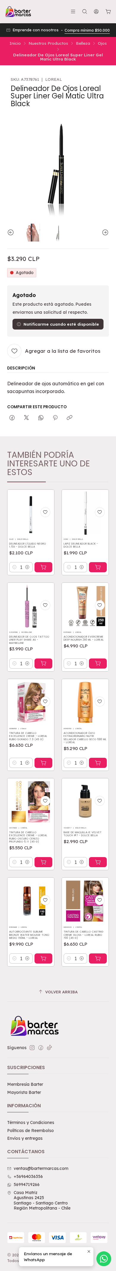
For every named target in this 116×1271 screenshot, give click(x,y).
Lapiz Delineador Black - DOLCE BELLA (81, 545)
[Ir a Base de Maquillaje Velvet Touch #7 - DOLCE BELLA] (85, 801)
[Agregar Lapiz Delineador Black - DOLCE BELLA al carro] (98, 567)
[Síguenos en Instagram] (32, 1048)
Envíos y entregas (25, 1138)
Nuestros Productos (48, 43)
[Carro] (108, 11)
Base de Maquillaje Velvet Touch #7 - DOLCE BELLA (83, 834)
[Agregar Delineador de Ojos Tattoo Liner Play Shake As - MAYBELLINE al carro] (43, 663)
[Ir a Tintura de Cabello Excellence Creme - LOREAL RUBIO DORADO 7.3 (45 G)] (30, 702)
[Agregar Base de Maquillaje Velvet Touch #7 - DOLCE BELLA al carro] (98, 862)
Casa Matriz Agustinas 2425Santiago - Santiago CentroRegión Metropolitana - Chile (42, 1200)
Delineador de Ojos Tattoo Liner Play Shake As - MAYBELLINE (29, 640)
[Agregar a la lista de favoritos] (45, 512)
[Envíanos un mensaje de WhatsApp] (103, 1258)
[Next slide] (104, 233)
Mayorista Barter (24, 1092)
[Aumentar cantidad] (27, 567)
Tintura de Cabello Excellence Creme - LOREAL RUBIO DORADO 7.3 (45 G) (28, 736)
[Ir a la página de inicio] (18, 11)
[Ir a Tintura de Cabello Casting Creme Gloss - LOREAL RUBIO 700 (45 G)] (85, 901)
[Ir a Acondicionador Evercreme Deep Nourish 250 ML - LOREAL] (85, 606)
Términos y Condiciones (30, 1122)
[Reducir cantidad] (15, 567)
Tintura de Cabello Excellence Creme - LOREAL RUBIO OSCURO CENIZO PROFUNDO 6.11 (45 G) (28, 837)
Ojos (102, 43)
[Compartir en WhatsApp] (41, 418)
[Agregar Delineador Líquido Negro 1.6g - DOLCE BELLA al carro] (43, 567)
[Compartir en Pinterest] (55, 418)
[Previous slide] (11, 233)
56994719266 (27, 1184)
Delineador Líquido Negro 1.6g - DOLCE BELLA (27, 545)
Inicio (15, 43)
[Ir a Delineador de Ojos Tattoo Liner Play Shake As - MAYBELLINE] (30, 606)
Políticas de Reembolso (30, 1130)
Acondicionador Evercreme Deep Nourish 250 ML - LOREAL (84, 638)
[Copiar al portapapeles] (69, 418)
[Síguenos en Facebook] (41, 1048)
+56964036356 (28, 1176)
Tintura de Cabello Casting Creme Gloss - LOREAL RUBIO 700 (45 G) (84, 935)
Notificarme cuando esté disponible (61, 324)
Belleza (83, 43)
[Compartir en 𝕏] (26, 418)
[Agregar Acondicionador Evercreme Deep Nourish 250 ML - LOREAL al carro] (98, 663)
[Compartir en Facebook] (12, 418)
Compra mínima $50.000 (87, 30)
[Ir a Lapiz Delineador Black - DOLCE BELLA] (85, 513)
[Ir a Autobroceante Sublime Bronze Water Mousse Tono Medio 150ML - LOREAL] (30, 901)
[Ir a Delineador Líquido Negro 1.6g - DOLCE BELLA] (30, 513)
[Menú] (73, 11)
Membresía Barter (25, 1084)
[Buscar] (85, 11)
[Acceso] (96, 11)
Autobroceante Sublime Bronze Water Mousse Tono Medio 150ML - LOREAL (29, 935)
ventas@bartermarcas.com (41, 1168)
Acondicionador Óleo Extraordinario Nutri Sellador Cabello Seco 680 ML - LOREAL (85, 737)
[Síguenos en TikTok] (49, 1048)
